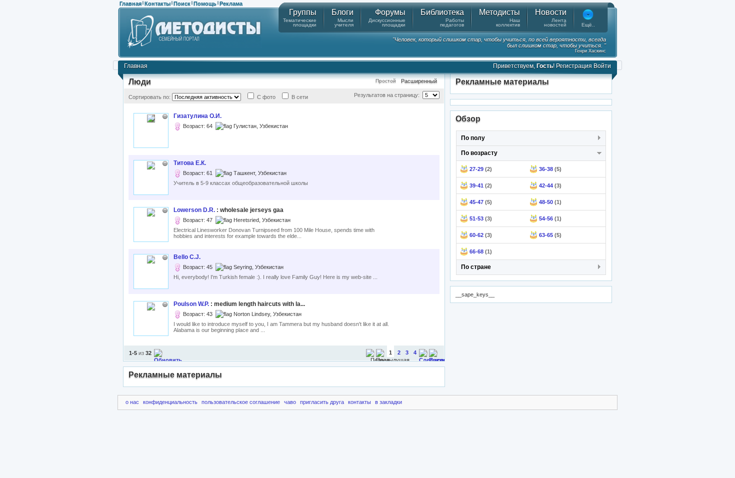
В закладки (388, 402)
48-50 (546, 202)
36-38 (546, 169)
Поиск (182, 3)
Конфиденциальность (170, 402)
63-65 (546, 235)
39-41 (477, 185)
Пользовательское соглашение (241, 402)
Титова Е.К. (190, 163)
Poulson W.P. (191, 304)
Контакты (157, 3)
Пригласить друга (322, 402)
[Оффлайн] (165, 117)
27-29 (477, 169)
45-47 (477, 202)
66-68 (477, 251)
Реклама (231, 3)
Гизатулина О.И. (198, 116)
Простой (386, 81)
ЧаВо (290, 402)
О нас (132, 402)
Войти (602, 66)
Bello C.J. (187, 257)
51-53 (477, 219)
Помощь (205, 3)
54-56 (546, 219)
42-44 (546, 185)
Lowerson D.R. (194, 210)
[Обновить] (168, 360)
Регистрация (574, 66)
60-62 (477, 235)
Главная (131, 3)
